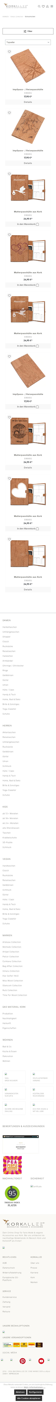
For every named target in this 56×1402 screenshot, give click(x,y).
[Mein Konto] (47, 6)
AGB (5, 1263)
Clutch (6, 641)
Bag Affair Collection (13, 966)
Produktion (8, 1013)
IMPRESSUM (14, 1374)
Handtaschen (9, 866)
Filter (29, 31)
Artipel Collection (11, 952)
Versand (6, 1307)
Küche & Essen (10, 1051)
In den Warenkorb (26, 224)
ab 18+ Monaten (10, 818)
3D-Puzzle (8, 842)
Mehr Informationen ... (34, 1387)
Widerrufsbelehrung (12, 1272)
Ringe (5, 670)
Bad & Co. (7, 1046)
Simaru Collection (11, 971)
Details (28, 102)
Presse (34, 1268)
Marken (34, 1282)
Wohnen (6, 1061)
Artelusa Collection (12, 942)
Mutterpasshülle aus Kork (28, 211)
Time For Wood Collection (15, 995)
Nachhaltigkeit (10, 1018)
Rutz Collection (10, 990)
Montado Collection (12, 947)
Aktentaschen (9, 732)
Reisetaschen (9, 651)
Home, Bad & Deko (11, 699)
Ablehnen (20, 1392)
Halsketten (8, 656)
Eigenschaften (9, 1028)
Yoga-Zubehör (9, 709)
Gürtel (5, 680)
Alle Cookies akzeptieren (28, 1398)
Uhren (5, 685)
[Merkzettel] (43, 6)
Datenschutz (9, 1268)
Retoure (6, 1311)
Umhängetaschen (11, 632)
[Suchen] (39, 6)
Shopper (7, 637)
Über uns (35, 1263)
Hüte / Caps (8, 690)
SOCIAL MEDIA (10, 1352)
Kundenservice (10, 1297)
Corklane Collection (12, 961)
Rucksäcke (8, 646)
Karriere (34, 1272)
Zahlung (6, 1302)
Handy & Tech (9, 694)
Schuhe (6, 714)
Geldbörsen (8, 675)
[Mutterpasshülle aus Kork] (28, 188)
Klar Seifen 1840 (10, 976)
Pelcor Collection (11, 956)
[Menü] (51, 6)
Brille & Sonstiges (11, 704)
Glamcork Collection (12, 985)
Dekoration (8, 1056)
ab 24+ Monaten (10, 823)
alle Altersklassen (11, 828)
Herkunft (7, 1023)
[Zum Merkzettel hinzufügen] (9, 51)
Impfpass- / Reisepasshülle (28, 89)
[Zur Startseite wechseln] (12, 6)
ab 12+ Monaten (10, 813)
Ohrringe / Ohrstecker (13, 665)
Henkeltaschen (10, 627)
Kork (33, 1277)
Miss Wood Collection (13, 980)
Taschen (7, 833)
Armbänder (8, 661)
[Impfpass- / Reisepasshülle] (28, 66)
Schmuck (7, 766)
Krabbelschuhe (10, 837)
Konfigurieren (35, 1392)
